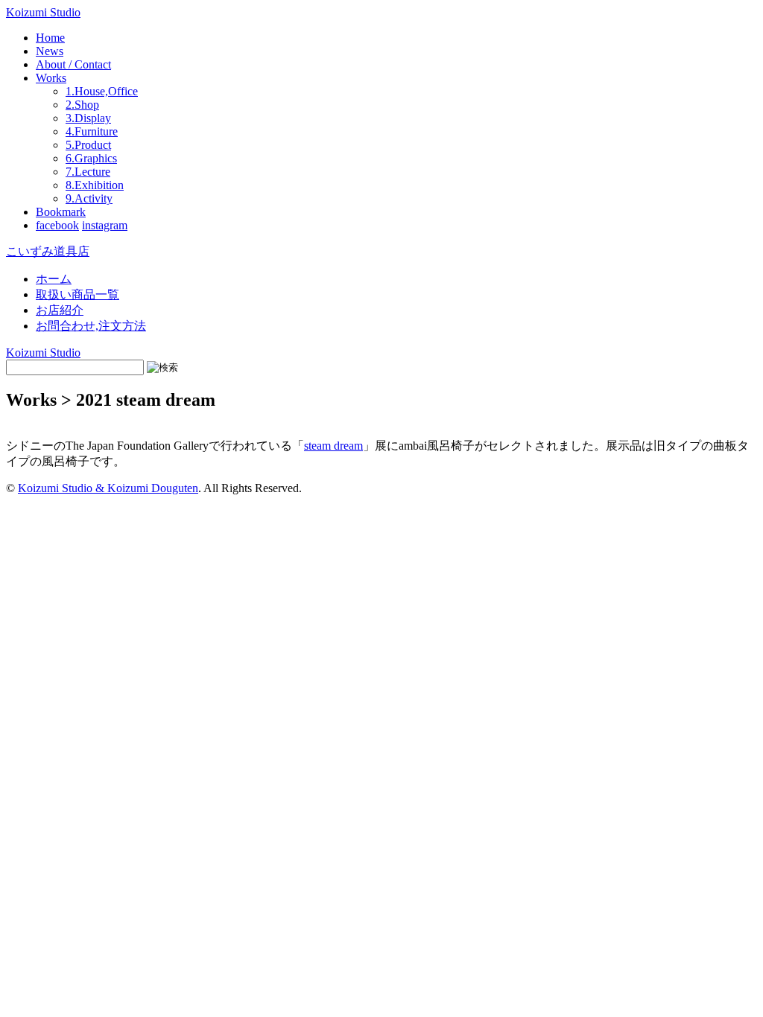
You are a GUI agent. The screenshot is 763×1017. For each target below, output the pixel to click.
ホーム (54, 278)
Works (51, 77)
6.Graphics (91, 158)
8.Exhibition (95, 185)
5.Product (88, 144)
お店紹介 (59, 310)
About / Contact (73, 64)
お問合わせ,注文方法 (91, 325)
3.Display (88, 118)
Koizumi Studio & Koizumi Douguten (108, 488)
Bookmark (61, 211)
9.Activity (89, 198)
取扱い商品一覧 (77, 294)
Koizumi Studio (43, 12)
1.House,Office (102, 91)
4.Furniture (92, 131)
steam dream (333, 445)
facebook (57, 225)
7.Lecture (88, 171)
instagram (104, 225)
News (49, 51)
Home (50, 37)
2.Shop (82, 104)
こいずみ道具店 (47, 251)
